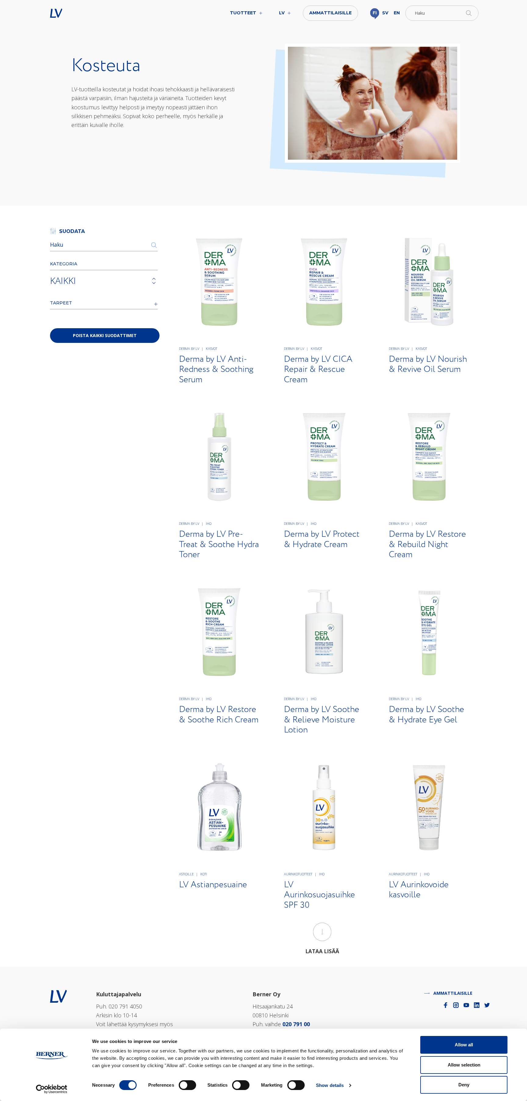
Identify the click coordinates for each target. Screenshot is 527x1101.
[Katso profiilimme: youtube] (466, 1005)
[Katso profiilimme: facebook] (445, 1005)
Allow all (464, 1044)
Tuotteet (243, 13)
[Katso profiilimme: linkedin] (476, 1005)
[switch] (187, 1085)
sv (385, 13)
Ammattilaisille (330, 13)
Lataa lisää (322, 951)
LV (75, 13)
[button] (442, 13)
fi (375, 13)
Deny (463, 1084)
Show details (330, 1085)
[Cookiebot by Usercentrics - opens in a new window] (51, 1089)
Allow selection (464, 1064)
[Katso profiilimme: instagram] (456, 1005)
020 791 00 (296, 1024)
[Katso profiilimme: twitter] (487, 1005)
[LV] (58, 995)
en (397, 13)
